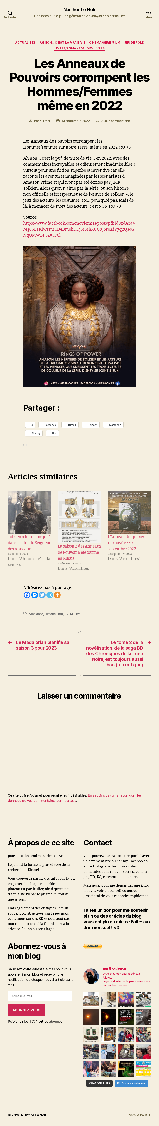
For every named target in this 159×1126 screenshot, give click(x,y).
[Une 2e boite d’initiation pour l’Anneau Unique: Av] (91, 999)
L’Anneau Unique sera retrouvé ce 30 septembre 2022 (127, 543)
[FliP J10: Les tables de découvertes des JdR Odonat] (108, 1051)
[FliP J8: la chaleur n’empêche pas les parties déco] (143, 1051)
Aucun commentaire (115, 121)
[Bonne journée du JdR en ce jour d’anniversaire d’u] (108, 1034)
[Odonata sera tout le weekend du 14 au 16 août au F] (126, 999)
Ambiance (36, 614)
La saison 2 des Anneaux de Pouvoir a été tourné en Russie (79, 552)
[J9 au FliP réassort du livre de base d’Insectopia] (126, 1051)
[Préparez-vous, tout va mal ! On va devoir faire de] (126, 1017)
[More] (57, 595)
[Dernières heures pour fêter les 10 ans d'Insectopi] (91, 1034)
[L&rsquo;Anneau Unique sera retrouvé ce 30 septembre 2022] (129, 512)
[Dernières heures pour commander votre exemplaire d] (143, 1017)
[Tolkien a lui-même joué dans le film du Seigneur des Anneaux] (29, 512)
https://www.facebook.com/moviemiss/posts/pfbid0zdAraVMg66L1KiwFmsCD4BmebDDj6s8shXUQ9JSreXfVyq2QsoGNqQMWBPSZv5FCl (79, 229)
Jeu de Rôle (134, 42)
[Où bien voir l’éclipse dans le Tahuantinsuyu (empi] (108, 1017)
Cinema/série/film (104, 42)
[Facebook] (27, 595)
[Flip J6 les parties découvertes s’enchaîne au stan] (91, 1069)
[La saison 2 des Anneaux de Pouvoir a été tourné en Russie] (79, 517)
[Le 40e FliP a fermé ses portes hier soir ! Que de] (126, 1034)
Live (77, 614)
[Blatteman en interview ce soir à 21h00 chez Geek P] (126, 1069)
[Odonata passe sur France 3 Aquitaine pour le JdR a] (108, 1069)
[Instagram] (49, 595)
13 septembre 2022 (75, 121)
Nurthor (45, 121)
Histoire (50, 614)
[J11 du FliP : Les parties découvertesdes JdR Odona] (91, 1051)
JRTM (69, 614)
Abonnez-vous (26, 1010)
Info (60, 614)
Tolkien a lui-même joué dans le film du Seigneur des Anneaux (29, 543)
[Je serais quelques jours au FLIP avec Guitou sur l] (143, 1069)
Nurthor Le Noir (79, 9)
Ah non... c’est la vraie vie (62, 42)
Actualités (25, 42)
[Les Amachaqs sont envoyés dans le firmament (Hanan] (108, 999)
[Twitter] (42, 595)
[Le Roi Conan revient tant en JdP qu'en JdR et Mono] (143, 999)
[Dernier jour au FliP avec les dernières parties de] (143, 1034)
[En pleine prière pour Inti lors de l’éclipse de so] (91, 1017)
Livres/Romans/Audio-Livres (79, 48)
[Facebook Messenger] (34, 595)
